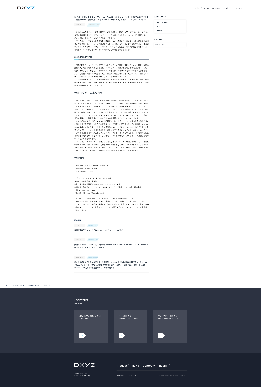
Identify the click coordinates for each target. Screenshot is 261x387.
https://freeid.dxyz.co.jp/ (96, 193)
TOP (7, 285)
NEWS (159, 26)
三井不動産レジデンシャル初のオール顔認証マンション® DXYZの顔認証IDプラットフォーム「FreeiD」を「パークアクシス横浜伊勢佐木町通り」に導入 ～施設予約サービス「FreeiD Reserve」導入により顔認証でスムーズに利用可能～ (110, 265)
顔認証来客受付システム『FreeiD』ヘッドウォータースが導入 (98, 230)
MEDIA (159, 30)
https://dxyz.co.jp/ (88, 190)
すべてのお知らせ (18, 285)
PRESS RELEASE (93, 25)
